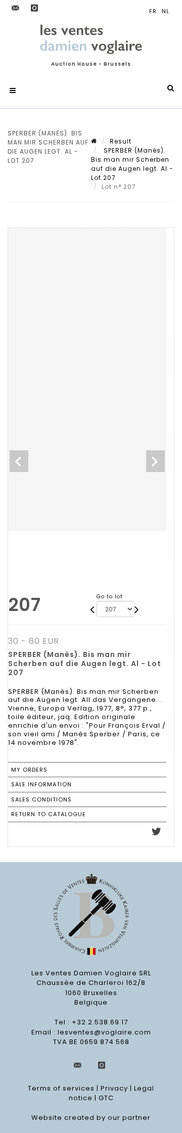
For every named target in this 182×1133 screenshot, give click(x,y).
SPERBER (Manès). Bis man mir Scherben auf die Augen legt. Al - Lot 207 (132, 164)
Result (120, 141)
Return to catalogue (48, 814)
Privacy (114, 1088)
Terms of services (61, 1088)
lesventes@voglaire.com (104, 1032)
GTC (106, 1098)
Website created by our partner (91, 1117)
